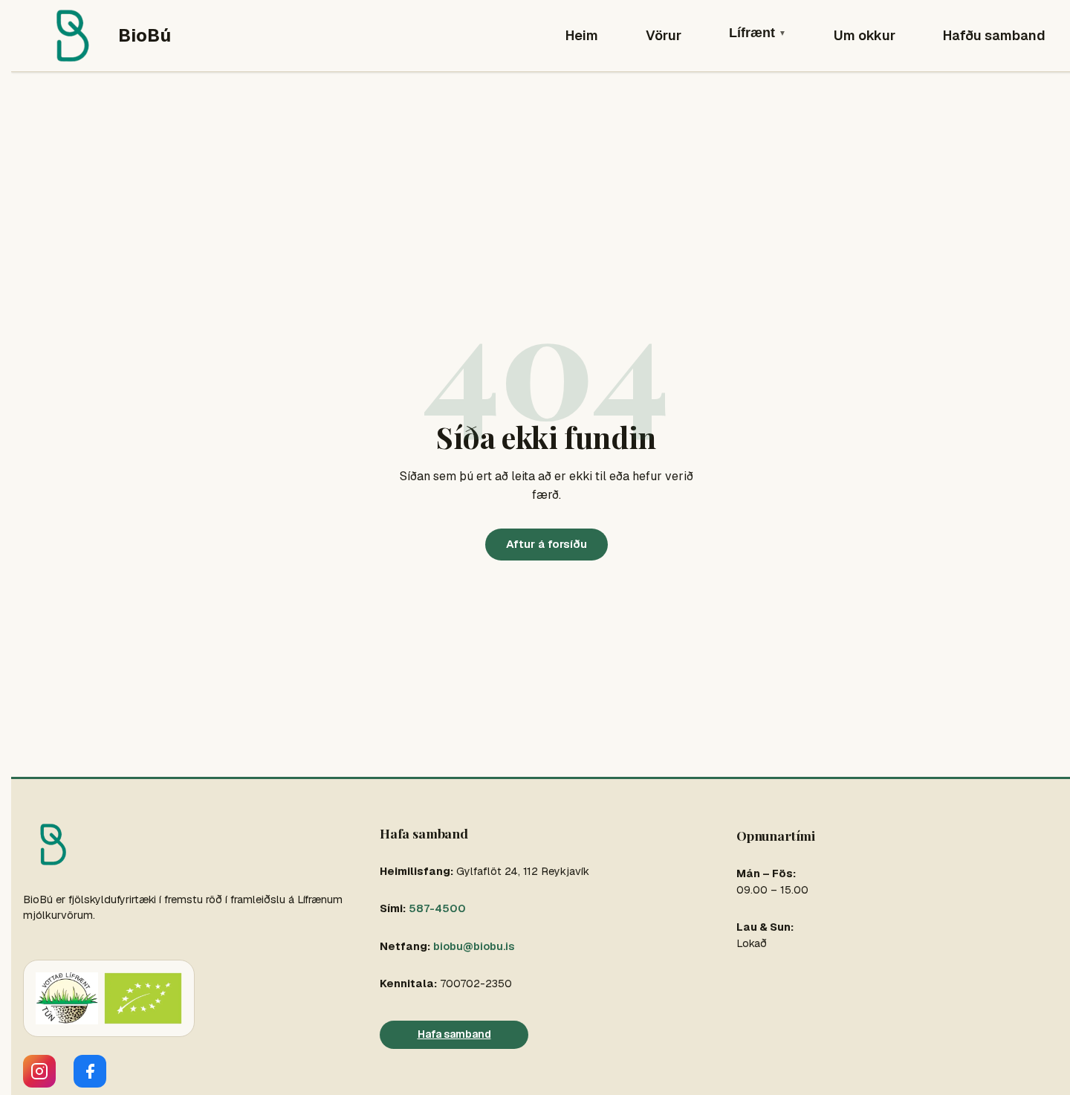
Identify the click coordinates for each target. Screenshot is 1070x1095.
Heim (581, 35)
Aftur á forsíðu (546, 544)
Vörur (663, 35)
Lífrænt (757, 32)
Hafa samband (454, 1034)
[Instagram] (39, 1071)
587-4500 (437, 908)
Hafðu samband (994, 35)
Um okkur (864, 35)
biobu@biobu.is (473, 946)
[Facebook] (90, 1071)
